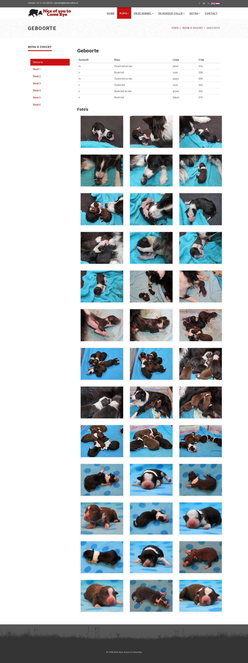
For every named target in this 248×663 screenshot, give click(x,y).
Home (110, 13)
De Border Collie (170, 13)
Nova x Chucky (193, 28)
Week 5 (37, 97)
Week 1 (37, 69)
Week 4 (37, 90)
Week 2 (37, 76)
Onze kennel (142, 13)
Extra (194, 13)
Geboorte (38, 62)
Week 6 (37, 104)
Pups (123, 13)
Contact (211, 13)
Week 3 (37, 83)
